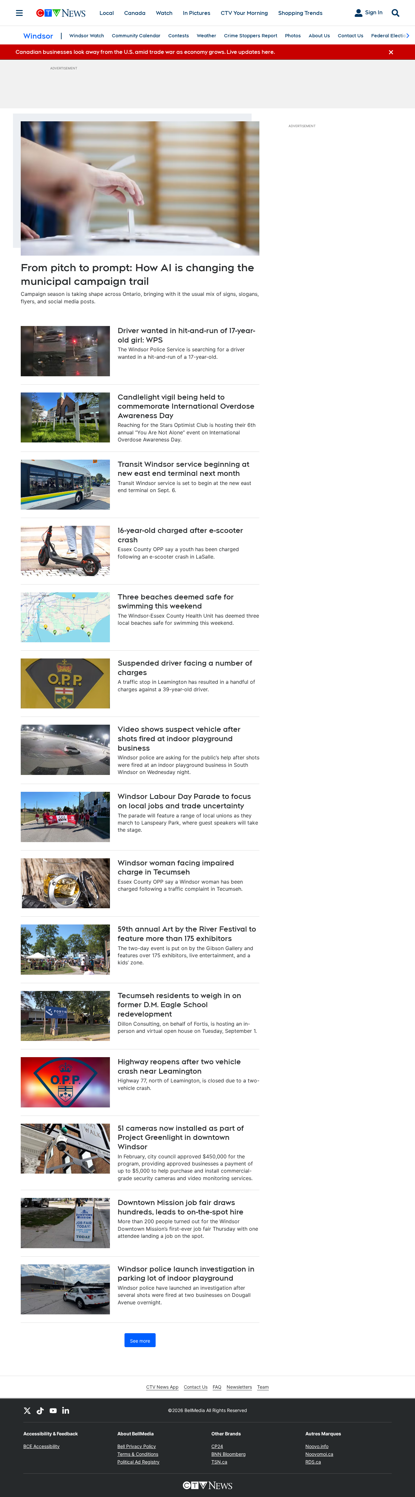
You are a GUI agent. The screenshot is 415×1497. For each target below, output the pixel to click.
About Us (319, 35)
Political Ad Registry (138, 1462)
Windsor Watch (86, 35)
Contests (178, 35)
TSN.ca (219, 1462)
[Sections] (19, 12)
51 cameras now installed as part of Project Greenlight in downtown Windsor (181, 1137)
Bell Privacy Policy (136, 1446)
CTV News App (162, 1387)
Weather (206, 35)
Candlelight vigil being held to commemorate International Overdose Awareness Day (186, 406)
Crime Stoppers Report (250, 35)
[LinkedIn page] (66, 1410)
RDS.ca (313, 1462)
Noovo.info (316, 1446)
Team (263, 1387)
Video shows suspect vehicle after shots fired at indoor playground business (179, 738)
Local (107, 13)
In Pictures (196, 13)
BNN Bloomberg (228, 1454)
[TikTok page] (40, 1410)
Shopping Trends (300, 13)
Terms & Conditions (137, 1454)
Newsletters (239, 1387)
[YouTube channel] (53, 1410)
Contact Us (350, 35)
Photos (293, 35)
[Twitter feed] (27, 1410)
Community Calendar (136, 35)
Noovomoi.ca (319, 1454)
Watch (164, 13)
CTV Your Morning (244, 13)
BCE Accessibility (41, 1446)
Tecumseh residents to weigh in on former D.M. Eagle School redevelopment (179, 1004)
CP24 (217, 1446)
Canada (135, 13)
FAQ (217, 1387)
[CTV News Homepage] (60, 13)
